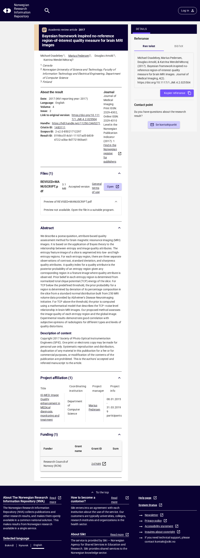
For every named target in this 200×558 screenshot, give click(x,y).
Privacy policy (153, 520)
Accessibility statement (159, 526)
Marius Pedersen (78, 55)
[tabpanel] (164, 70)
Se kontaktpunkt (166, 124)
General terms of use (97, 186)
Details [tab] (141, 28)
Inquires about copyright (160, 531)
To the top (102, 492)
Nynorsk (24, 545)
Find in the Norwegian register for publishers (110, 153)
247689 (96, 463)
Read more (53, 499)
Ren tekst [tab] (149, 46)
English (38, 545)
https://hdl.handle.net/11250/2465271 (76, 123)
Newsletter (151, 515)
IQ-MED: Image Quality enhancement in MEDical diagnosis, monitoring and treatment (50, 407)
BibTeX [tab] (178, 46)
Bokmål (9, 545)
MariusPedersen (94, 407)
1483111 (59, 127)
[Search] (47, 10)
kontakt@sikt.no (165, 541)
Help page (144, 497)
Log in (185, 10)
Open (110, 186)
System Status (147, 505)
